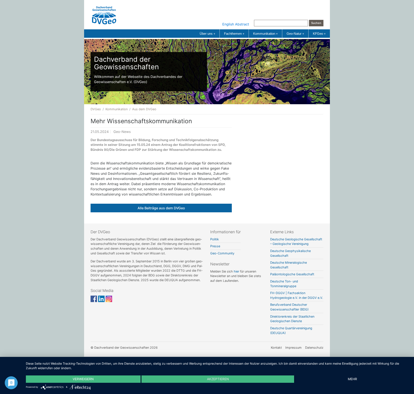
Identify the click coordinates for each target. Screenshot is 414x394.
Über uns (207, 33)
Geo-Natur (295, 33)
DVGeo (96, 109)
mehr (352, 379)
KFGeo (319, 33)
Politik (214, 239)
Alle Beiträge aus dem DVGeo (161, 208)
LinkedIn (101, 299)
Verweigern (83, 379)
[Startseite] (104, 14)
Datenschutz (314, 347)
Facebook (94, 299)
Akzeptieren (218, 379)
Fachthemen (234, 33)
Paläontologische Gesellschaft (292, 274)
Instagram (109, 299)
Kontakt (276, 347)
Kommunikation (265, 33)
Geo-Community (222, 253)
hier (236, 271)
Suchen (316, 23)
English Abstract (235, 24)
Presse (215, 246)
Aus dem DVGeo (144, 109)
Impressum (293, 347)
